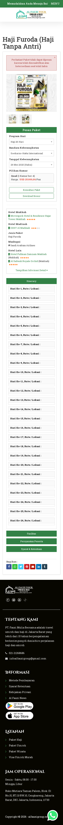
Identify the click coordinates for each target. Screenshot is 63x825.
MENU (55, 3)
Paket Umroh (17, 745)
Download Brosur (31, 196)
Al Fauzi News (17, 698)
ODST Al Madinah (20, 227)
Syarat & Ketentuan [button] (31, 549)
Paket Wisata (17, 751)
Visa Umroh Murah (21, 757)
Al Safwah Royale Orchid (24, 261)
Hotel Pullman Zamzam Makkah (28, 254)
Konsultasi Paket (31, 189)
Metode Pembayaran (22, 680)
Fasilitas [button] (31, 533)
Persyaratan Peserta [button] (31, 541)
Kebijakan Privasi (20, 692)
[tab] (31, 281)
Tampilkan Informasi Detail (31, 270)
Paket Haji (15, 739)
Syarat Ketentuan (19, 686)
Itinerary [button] (31, 281)
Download (47, 78)
